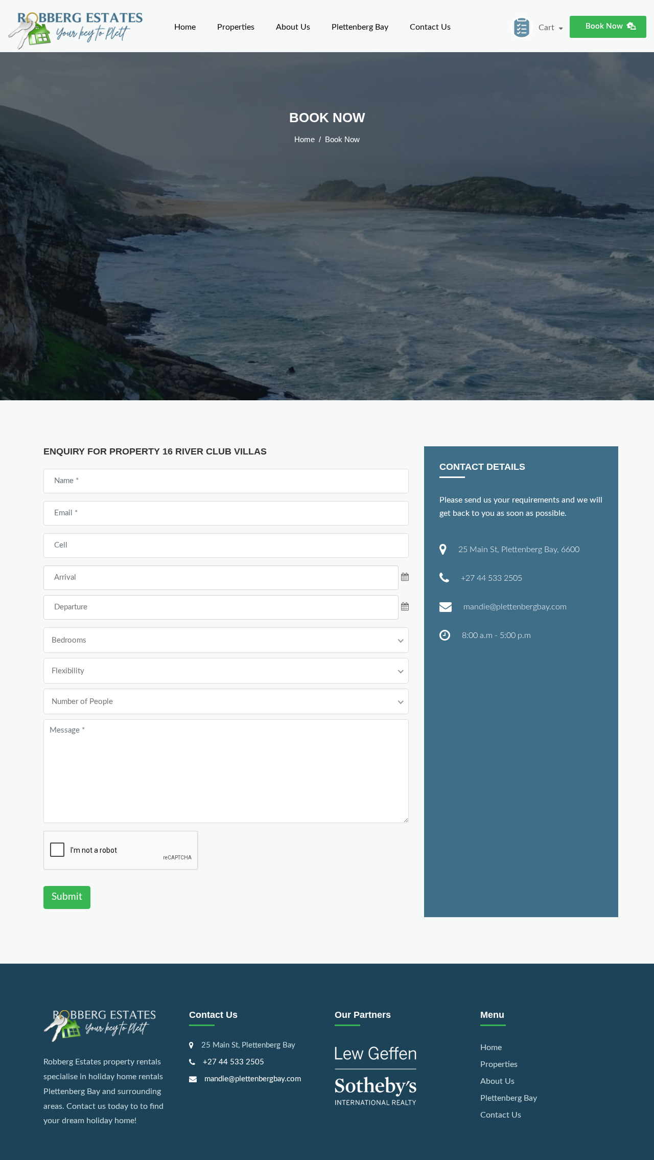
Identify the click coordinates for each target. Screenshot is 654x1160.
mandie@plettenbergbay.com (515, 607)
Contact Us (430, 27)
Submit (67, 897)
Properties (235, 27)
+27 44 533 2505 (491, 578)
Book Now (604, 26)
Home (185, 27)
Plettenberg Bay (360, 27)
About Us (293, 27)
